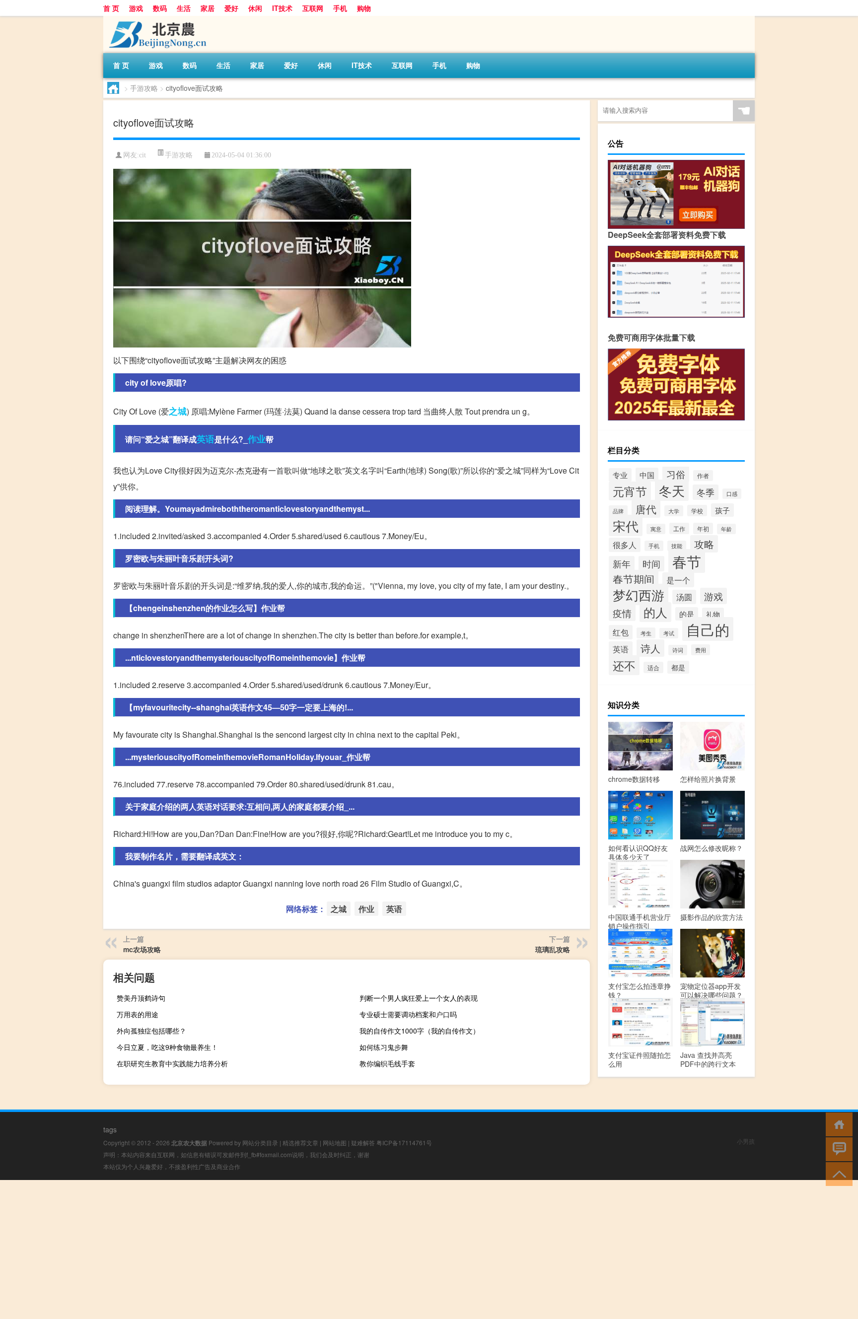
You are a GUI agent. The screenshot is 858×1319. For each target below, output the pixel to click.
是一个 (678, 580)
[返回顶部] (837, 1173)
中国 (647, 474)
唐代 (646, 508)
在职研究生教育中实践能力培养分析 (172, 1063)
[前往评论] (837, 1148)
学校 (697, 510)
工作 (679, 528)
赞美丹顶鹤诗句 (141, 998)
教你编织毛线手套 (387, 1063)
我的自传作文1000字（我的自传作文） (419, 1031)
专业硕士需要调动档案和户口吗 (408, 1014)
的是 (686, 614)
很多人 (625, 545)
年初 (703, 528)
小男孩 (746, 1141)
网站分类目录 (260, 1142)
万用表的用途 (137, 1014)
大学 (673, 511)
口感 (731, 493)
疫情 (622, 613)
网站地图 (335, 1142)
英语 (205, 438)
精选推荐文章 (300, 1142)
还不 (624, 665)
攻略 (704, 544)
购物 (364, 8)
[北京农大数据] (155, 19)
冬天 (672, 490)
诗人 (650, 648)
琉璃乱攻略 (552, 949)
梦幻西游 (638, 594)
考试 (668, 633)
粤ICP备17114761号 (404, 1142)
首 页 (111, 8)
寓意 (655, 529)
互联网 (312, 8)
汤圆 (684, 597)
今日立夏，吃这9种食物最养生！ (167, 1047)
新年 (622, 563)
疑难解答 (363, 1142)
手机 (340, 8)
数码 (160, 8)
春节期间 (633, 578)
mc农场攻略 (142, 949)
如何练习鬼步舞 (383, 1047)
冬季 (706, 492)
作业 (257, 438)
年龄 (726, 529)
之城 (178, 411)
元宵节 (630, 491)
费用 (700, 650)
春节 (686, 561)
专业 (620, 475)
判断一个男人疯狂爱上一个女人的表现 (418, 998)
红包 (621, 632)
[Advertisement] (298, 1249)
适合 (653, 667)
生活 (184, 8)
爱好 (231, 8)
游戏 (136, 8)
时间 (651, 563)
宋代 (626, 525)
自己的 (707, 629)
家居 (207, 8)
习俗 (675, 474)
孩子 (722, 510)
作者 (703, 476)
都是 (678, 667)
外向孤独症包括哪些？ (151, 1031)
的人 (655, 612)
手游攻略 (144, 88)
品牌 (618, 511)
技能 (676, 546)
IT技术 (282, 8)
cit (142, 155)
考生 (646, 633)
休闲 (255, 8)
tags (110, 1129)
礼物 (713, 614)
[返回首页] (837, 1123)
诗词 (677, 650)
